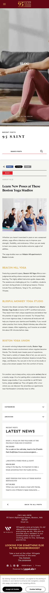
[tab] (24, 407)
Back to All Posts (33, 504)
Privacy (38, 565)
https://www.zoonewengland (24, 452)
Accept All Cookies (12, 589)
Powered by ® (24, 569)
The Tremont (24, 558)
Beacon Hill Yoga (29, 273)
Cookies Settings (35, 589)
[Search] (41, 151)
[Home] (24, 4)
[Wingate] (8, 530)
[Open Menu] (4, 4)
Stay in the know (24, 116)
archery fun (40, 374)
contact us (17, 383)
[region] (24, 584)
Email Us (24, 522)
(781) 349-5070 (25, 515)
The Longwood (24, 560)
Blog (7, 173)
